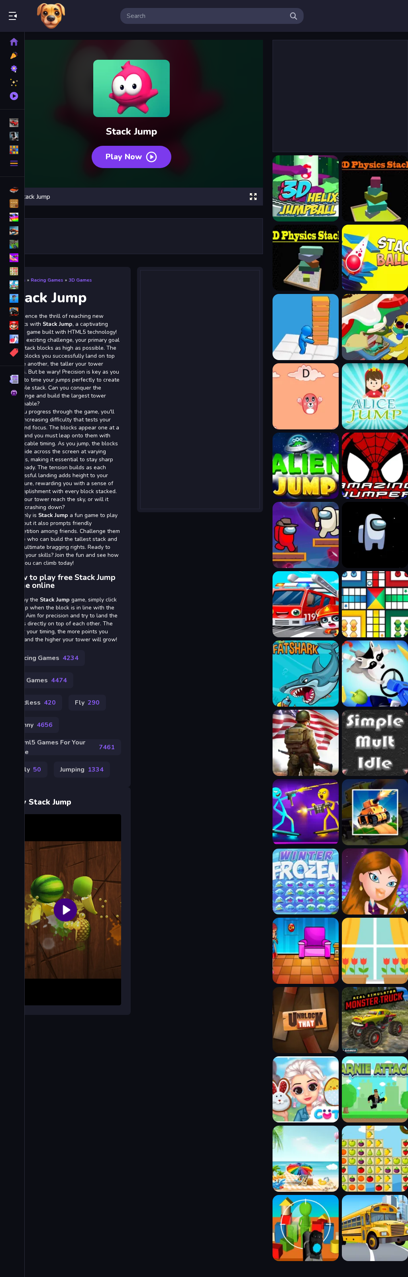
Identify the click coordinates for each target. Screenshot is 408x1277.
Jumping (82, 769)
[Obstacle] (12, 339)
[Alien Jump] (306, 466)
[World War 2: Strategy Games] (306, 743)
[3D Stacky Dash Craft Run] (306, 327)
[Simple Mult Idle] (375, 743)
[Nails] (12, 257)
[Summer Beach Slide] (306, 1159)
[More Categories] (12, 163)
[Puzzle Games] (12, 150)
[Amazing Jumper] (375, 466)
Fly (87, 702)
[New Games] (12, 55)
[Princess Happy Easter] (306, 1089)
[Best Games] (12, 69)
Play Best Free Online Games (51, 16)
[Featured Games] (12, 82)
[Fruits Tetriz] (375, 1159)
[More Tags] (12, 352)
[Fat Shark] (306, 673)
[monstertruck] (12, 312)
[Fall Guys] (12, 298)
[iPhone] (12, 217)
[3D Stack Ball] (375, 258)
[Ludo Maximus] (375, 604)
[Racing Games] (12, 122)
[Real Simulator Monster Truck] (375, 1020)
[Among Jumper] (306, 535)
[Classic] (12, 203)
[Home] (12, 42)
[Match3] (12, 271)
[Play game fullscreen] (253, 196)
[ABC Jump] (306, 396)
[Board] (12, 285)
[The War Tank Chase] (375, 812)
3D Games (80, 280)
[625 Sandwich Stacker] (375, 327)
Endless (36, 702)
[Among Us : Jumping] (375, 535)
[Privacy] (12, 393)
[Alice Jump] (375, 396)
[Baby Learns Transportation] (306, 604)
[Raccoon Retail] (375, 673)
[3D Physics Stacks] (306, 258)
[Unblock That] (306, 1020)
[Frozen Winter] (306, 881)
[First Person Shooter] (12, 244)
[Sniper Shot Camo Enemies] (306, 1228)
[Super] (12, 325)
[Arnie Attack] (375, 1089)
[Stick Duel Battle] (306, 812)
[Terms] (12, 379)
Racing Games (47, 280)
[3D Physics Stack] (375, 188)
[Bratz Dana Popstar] (375, 881)
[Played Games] (12, 96)
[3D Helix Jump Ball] (306, 188)
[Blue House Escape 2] (306, 951)
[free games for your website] (12, 230)
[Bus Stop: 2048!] (375, 1228)
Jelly (28, 769)
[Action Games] (12, 136)
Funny (34, 725)
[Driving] (12, 190)
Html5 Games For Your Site (65, 747)
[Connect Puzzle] (375, 951)
